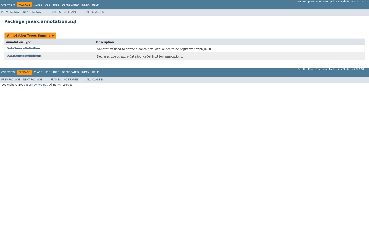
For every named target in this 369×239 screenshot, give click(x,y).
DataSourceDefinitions (24, 55)
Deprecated (70, 4)
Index (85, 4)
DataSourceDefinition (23, 48)
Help (95, 4)
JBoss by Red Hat (37, 84)
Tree (56, 4)
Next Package (32, 11)
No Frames (71, 11)
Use (47, 4)
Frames (55, 11)
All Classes (95, 11)
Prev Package (10, 11)
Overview (8, 4)
